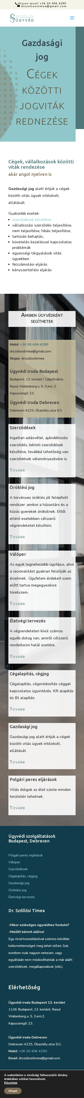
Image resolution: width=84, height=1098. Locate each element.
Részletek (10, 1083)
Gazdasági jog (18, 883)
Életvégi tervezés (21, 897)
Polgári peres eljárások (25, 855)
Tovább (17, 470)
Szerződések (18, 869)
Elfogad (12, 1091)
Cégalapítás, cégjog (22, 876)
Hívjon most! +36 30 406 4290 (42, 3)
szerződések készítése (31, 219)
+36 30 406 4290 (34, 344)
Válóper (14, 862)
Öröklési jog (17, 890)
